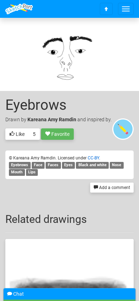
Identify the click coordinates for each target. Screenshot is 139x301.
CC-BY (93, 157)
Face (38, 165)
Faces (53, 165)
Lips (32, 172)
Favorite (60, 134)
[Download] (100, 34)
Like (20, 134)
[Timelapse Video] (119, 34)
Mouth (16, 172)
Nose (116, 165)
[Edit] (81, 34)
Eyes (68, 165)
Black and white (92, 165)
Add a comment (114, 187)
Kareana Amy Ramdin (51, 119)
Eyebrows (19, 165)
